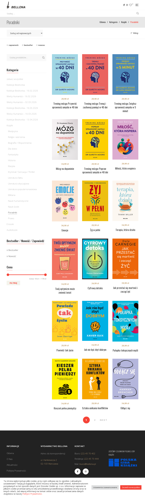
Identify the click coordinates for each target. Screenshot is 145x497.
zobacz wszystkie (15, 79)
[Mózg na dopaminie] (65, 139)
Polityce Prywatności (32, 493)
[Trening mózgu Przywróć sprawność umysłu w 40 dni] (65, 74)
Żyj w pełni (95, 230)
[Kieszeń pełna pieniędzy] (65, 379)
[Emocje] (65, 201)
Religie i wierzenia (16, 137)
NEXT (103, 420)
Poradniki (12, 212)
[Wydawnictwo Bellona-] (16, 5)
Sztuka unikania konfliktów (95, 408)
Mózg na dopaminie (65, 168)
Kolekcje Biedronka (16, 84)
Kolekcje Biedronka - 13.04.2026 (22, 119)
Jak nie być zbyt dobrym (95, 349)
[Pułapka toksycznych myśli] (125, 321)
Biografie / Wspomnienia (19, 142)
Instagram (127, 5)
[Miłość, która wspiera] (125, 139)
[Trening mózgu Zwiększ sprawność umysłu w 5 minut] (125, 74)
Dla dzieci (12, 148)
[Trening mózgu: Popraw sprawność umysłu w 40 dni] (95, 139)
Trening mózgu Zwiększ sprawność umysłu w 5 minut (125, 107)
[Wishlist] (130, 5)
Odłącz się (125, 408)
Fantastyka (13, 154)
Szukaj (43, 57)
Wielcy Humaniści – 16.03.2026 (22, 113)
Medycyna (13, 131)
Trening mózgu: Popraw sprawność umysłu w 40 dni (95, 170)
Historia (11, 160)
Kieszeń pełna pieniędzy (65, 408)
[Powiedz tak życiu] (65, 321)
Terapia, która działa (125, 230)
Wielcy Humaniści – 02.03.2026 (22, 102)
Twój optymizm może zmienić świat (65, 290)
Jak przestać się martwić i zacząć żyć (125, 289)
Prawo (11, 218)
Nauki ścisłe (13, 206)
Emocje (65, 230)
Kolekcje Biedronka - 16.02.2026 (22, 90)
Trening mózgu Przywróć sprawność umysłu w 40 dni (65, 105)
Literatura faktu (15, 177)
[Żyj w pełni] (95, 201)
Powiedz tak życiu (64, 350)
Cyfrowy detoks (95, 288)
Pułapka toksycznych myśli (125, 350)
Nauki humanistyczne (18, 200)
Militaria (11, 195)
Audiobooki (12, 230)
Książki (10, 125)
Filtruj (13, 283)
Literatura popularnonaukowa (22, 189)
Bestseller (13, 250)
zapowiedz (14, 45)
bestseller (28, 45)
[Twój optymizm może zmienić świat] (65, 259)
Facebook (124, 5)
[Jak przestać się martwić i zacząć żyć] (125, 259)
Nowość (12, 256)
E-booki (10, 224)
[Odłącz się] (125, 379)
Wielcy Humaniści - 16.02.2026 (21, 96)
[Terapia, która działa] (125, 201)
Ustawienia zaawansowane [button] (105, 487)
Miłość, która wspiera (125, 168)
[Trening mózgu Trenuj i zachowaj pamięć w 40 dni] (95, 74)
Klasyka (11, 166)
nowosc (41, 45)
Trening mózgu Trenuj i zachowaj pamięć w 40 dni (95, 105)
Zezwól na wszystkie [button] (131, 487)
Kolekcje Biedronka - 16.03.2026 (22, 108)
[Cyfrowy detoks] (95, 259)
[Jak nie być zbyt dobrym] (95, 321)
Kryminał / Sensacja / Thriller (21, 171)
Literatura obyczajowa (18, 183)
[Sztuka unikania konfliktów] (95, 379)
